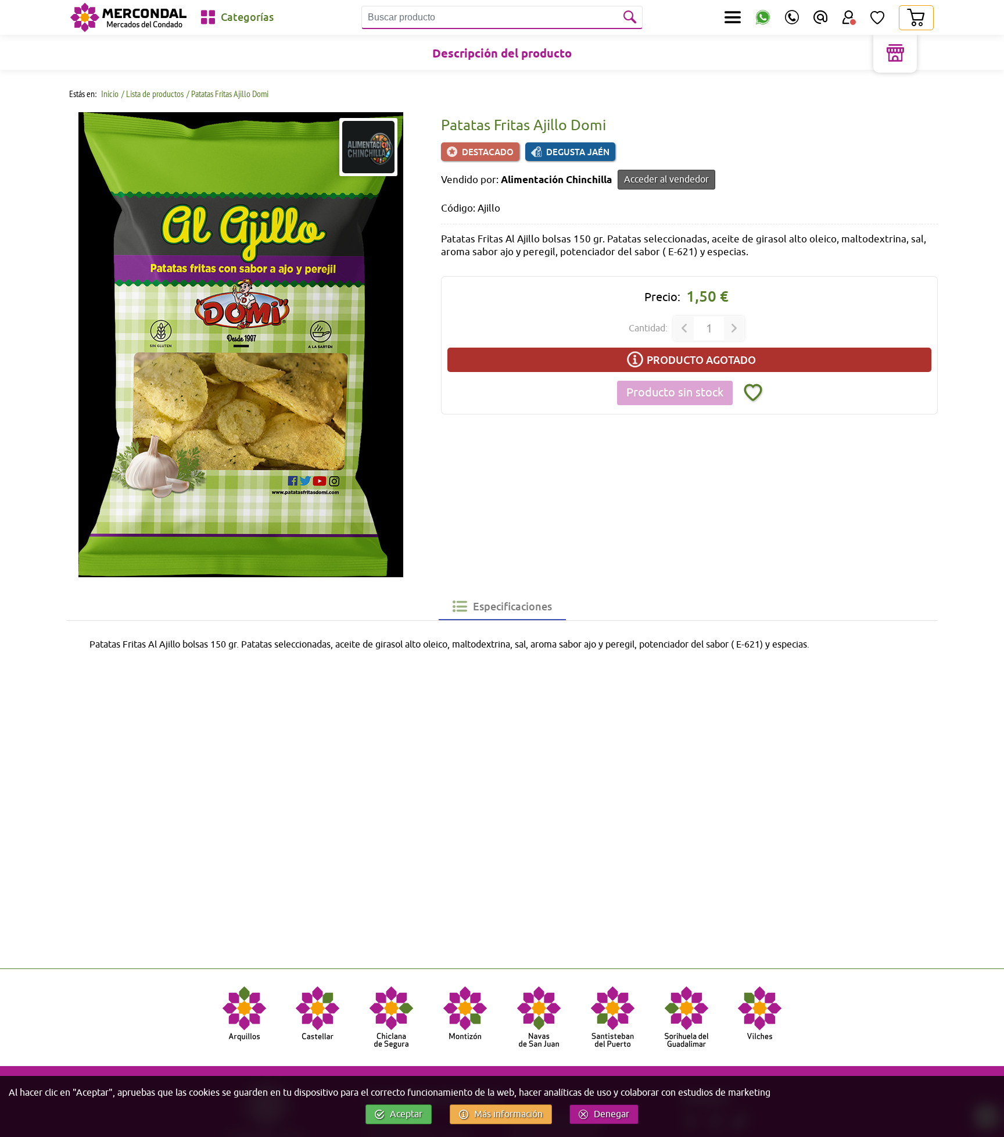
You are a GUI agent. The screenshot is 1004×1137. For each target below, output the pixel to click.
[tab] (502, 606)
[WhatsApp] (762, 17)
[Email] (820, 17)
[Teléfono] (792, 17)
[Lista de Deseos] (877, 17)
